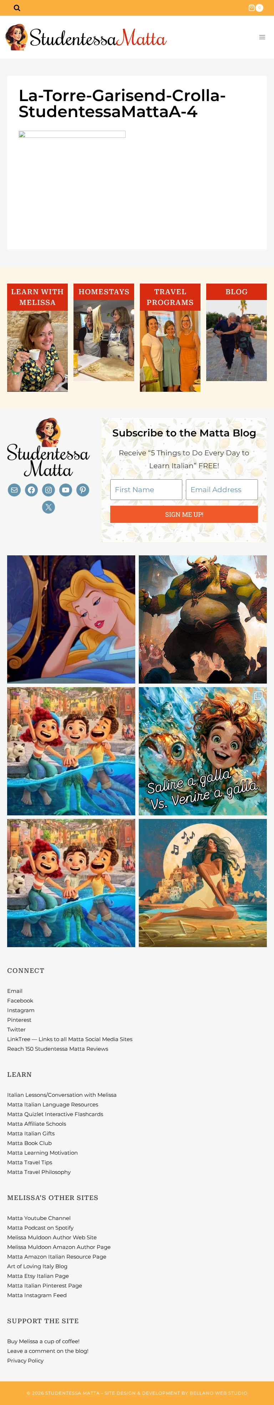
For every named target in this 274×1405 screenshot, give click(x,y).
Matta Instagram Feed (37, 1295)
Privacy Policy (25, 1360)
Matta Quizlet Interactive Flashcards (55, 1114)
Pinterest (19, 1019)
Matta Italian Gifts (31, 1133)
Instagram (21, 1010)
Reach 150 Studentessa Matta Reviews (57, 1048)
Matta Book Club (29, 1143)
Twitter (16, 1029)
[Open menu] (262, 37)
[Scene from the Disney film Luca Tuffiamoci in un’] (71, 751)
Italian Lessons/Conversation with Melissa (62, 1094)
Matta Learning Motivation (42, 1152)
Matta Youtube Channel (39, 1218)
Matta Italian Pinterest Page (44, 1285)
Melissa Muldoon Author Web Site (52, 1237)
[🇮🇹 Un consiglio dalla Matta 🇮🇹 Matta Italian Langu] (203, 751)
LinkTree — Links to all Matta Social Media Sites (69, 1039)
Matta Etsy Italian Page (38, 1275)
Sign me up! (184, 514)
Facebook (20, 1000)
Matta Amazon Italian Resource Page (56, 1256)
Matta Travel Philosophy (39, 1172)
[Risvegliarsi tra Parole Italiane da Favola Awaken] (71, 619)
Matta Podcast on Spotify (40, 1227)
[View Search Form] (17, 8)
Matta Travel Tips (29, 1162)
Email (14, 991)
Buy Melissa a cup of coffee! (43, 1341)
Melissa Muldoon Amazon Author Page (59, 1247)
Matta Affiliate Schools (36, 1123)
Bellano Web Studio (219, 1393)
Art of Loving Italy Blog (37, 1266)
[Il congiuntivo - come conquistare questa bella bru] (203, 619)
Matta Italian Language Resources (52, 1104)
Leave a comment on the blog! (47, 1351)
